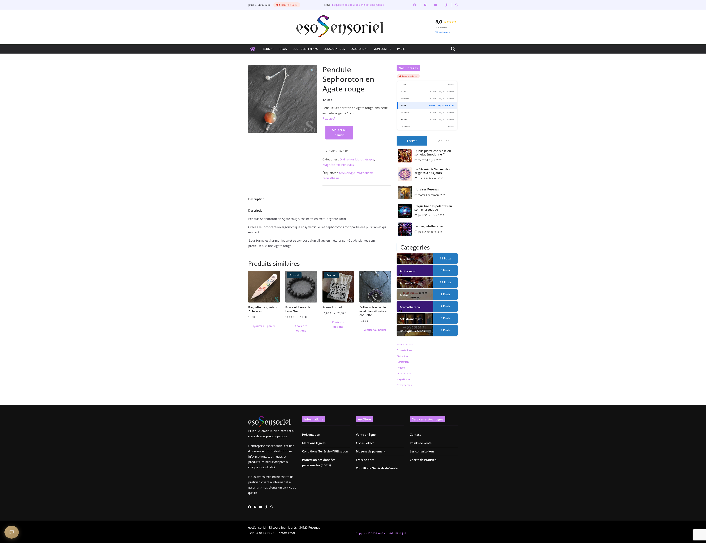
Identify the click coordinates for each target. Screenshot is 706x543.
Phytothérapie (405, 385)
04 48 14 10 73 (264, 533)
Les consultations (422, 451)
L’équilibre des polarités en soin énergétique (358, 4)
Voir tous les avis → (442, 32)
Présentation (311, 435)
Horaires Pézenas (426, 189)
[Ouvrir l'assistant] (11, 532)
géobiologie (346, 173)
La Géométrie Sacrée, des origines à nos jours (432, 171)
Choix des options (301, 328)
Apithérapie (408, 271)
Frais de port (365, 460)
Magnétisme (331, 165)
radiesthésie (330, 178)
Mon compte (382, 49)
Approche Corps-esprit (411, 284)
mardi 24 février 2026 (430, 178)
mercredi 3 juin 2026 (430, 160)
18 (445, 258)
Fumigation (403, 361)
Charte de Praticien (423, 460)
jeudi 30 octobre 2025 (431, 215)
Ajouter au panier (339, 132)
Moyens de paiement (370, 451)
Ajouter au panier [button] (264, 326)
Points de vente (421, 443)
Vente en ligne (366, 435)
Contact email (286, 533)
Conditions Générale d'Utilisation (325, 451)
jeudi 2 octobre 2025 (430, 232)
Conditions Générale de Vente (376, 468)
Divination (347, 159)
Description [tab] (256, 199)
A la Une (405, 259)
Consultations (334, 49)
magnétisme (365, 173)
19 (445, 282)
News (283, 49)
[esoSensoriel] (253, 49)
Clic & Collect (365, 443)
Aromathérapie (410, 307)
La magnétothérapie (428, 226)
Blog (266, 49)
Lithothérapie (364, 159)
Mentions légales (314, 443)
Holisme (401, 367)
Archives (405, 295)
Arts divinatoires (411, 319)
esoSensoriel (385, 533)
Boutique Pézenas (305, 49)
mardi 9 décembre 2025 (432, 195)
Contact (415, 435)
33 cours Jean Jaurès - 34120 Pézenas (294, 528)
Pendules (347, 165)
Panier (401, 49)
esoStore (357, 49)
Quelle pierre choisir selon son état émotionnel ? (432, 152)
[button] (272, 49)
